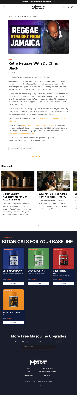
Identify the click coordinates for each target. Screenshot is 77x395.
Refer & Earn (28, 375)
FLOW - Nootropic (11, 312)
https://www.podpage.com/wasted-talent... (38, 125)
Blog (15, 16)
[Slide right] (43, 225)
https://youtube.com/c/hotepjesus (21, 133)
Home (10, 16)
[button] (4, 7)
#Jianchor (12, 121)
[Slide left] (34, 225)
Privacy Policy (30, 381)
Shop (28, 368)
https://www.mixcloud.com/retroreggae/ (50, 118)
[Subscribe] (53, 347)
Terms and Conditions (44, 381)
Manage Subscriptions (47, 371)
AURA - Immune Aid (36, 271)
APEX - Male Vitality (12, 271)
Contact (47, 375)
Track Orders (47, 368)
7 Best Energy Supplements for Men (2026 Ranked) (15, 196)
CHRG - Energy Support (59, 272)
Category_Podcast (28, 148)
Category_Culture (15, 148)
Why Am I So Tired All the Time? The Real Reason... (53, 195)
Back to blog (40, 156)
